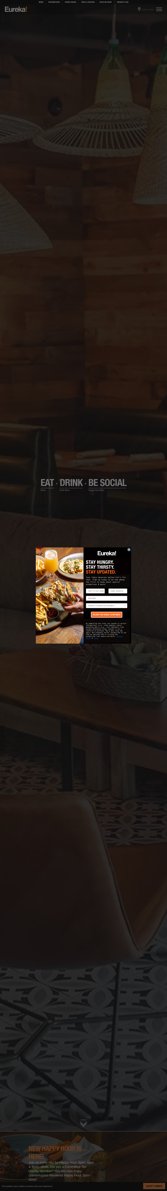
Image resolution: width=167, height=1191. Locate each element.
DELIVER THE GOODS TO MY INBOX (107, 614)
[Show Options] (125, 605)
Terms (96, 638)
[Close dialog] (129, 549)
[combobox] (106, 605)
